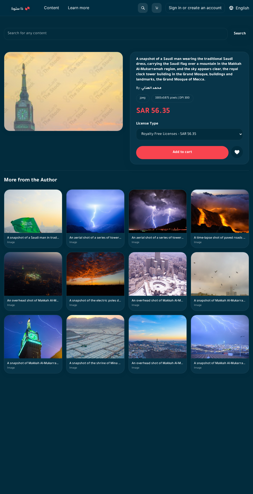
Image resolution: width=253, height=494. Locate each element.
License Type (147, 124)
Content (51, 7)
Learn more (78, 7)
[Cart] (157, 8)
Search (240, 34)
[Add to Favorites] (237, 152)
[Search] (143, 8)
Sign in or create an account (195, 7)
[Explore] (20, 8)
